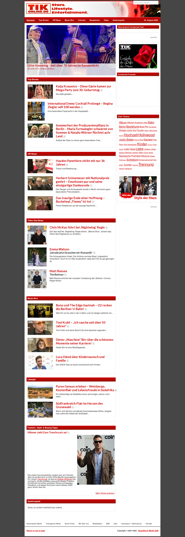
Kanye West (138, 140)
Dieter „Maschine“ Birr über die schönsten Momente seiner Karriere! (84, 341)
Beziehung (132, 126)
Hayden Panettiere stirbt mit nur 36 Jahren (80, 162)
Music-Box (68, 20)
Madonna (122, 153)
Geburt (146, 131)
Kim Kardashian (130, 144)
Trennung (146, 164)
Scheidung (132, 159)
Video (105, 20)
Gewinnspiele (118, 20)
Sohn (121, 165)
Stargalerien (94, 20)
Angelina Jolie (141, 122)
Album (123, 122)
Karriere (148, 139)
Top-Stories (44, 20)
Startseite (31, 20)
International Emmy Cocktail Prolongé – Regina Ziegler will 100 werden (80, 105)
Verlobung (128, 168)
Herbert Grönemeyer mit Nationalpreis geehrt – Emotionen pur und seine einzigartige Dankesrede (82, 181)
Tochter (128, 164)
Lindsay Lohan (150, 149)
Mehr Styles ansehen (105, 493)
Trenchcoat (42, 479)
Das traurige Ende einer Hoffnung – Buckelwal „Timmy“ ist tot (80, 199)
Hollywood (146, 134)
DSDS (129, 130)
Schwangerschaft (146, 159)
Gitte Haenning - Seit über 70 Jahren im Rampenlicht (63, 65)
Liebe (139, 148)
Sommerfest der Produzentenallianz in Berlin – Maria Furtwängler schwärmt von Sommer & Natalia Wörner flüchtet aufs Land (84, 130)
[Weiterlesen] (71, 50)
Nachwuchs (125, 155)
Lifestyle (80, 20)
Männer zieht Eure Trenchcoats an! (47, 432)
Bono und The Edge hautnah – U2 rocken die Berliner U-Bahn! (84, 307)
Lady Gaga (129, 148)
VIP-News (57, 20)
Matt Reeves (58, 272)
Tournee (135, 165)
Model (151, 152)
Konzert (149, 145)
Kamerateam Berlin (34, 523)
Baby (151, 122)
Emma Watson (71, 250)
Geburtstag (153, 130)
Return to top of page (36, 530)
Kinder (142, 143)
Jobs (115, 523)
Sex (154, 159)
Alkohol (130, 122)
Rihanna (145, 155)
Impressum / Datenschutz (131, 523)
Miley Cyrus (143, 152)
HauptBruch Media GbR (148, 530)
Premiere (136, 155)
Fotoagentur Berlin (53, 523)
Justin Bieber (126, 139)
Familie (140, 130)
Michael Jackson (132, 152)
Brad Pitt (144, 126)
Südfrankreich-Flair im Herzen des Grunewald (79, 405)
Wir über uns (84, 523)
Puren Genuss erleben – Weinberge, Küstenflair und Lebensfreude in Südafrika (85, 388)
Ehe (134, 130)
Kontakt (149, 523)
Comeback (152, 127)
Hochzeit (131, 134)
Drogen (122, 130)
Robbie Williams (64, 479)
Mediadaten (97, 523)
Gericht (121, 136)
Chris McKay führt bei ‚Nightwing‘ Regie (77, 227)
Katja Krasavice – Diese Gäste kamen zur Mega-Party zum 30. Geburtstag (83, 88)
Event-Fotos (70, 523)
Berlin (122, 126)
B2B (107, 523)
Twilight (121, 168)
